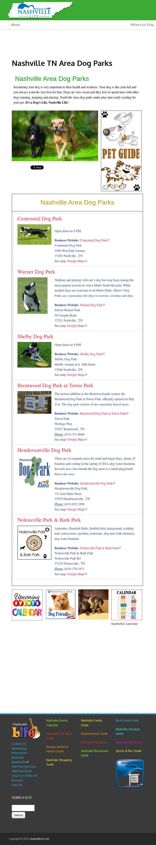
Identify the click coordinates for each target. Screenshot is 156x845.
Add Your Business (24, 766)
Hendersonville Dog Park (44, 449)
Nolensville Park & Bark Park (49, 519)
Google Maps (77, 261)
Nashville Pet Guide (94, 742)
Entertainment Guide (94, 733)
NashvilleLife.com (39, 838)
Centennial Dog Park (39, 218)
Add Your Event (22, 771)
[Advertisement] (77, 668)
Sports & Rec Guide (128, 751)
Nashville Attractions (129, 742)
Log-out (17, 784)
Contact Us (19, 743)
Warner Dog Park (36, 271)
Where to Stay (142, 25)
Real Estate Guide (127, 720)
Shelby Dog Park (35, 336)
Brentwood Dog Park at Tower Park (55, 385)
